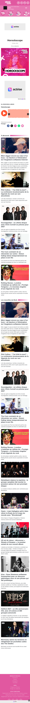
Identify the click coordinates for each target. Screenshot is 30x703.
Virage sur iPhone (15, 687)
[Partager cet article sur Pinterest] (15, 126)
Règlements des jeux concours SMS (15, 695)
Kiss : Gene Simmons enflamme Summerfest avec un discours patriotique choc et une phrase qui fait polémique (15, 577)
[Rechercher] (24, 2)
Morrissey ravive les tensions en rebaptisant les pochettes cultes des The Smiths (14, 642)
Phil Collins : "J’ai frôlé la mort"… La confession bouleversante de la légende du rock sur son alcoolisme (14, 193)
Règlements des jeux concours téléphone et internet (15, 696)
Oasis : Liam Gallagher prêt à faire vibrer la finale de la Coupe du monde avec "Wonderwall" (14, 513)
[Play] (2, 12)
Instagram (15, 681)
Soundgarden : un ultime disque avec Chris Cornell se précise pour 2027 (15, 225)
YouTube (15, 682)
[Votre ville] (18, 2)
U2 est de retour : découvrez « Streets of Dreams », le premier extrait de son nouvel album (13, 542)
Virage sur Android (15, 688)
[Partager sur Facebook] (7, 126)
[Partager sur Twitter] (11, 126)
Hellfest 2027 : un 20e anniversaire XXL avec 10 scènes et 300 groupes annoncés (14, 611)
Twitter (15, 679)
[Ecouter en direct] (21, 2)
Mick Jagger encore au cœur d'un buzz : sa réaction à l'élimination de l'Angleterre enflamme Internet (14, 158)
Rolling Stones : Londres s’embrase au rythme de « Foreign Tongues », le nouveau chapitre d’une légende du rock (14, 286)
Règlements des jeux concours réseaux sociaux (15, 693)
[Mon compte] (28, 2)
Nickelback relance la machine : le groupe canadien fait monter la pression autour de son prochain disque (14, 483)
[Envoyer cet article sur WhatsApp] (18, 126)
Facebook (15, 677)
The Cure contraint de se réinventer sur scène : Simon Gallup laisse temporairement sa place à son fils (14, 255)
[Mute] (26, 8)
